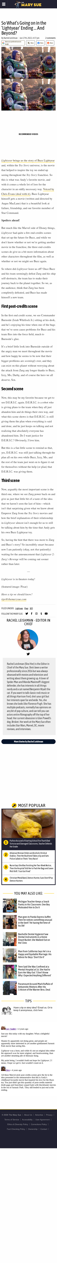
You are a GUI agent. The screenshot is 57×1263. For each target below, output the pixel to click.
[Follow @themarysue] (27, 615)
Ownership (32, 1129)
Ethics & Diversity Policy (17, 1124)
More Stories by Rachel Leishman (28, 741)
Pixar (26, 608)
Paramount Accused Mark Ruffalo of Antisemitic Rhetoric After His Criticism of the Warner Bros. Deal (35, 986)
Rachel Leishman (11, 38)
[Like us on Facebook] (31, 615)
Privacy (49, 1115)
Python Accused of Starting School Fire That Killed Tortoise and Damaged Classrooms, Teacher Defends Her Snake (31, 843)
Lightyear (19, 608)
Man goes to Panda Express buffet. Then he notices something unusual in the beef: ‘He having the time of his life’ (35, 921)
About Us (28, 1115)
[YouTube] (46, 615)
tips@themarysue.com (13, 599)
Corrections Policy (39, 1124)
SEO (31, 608)
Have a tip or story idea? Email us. (30, 1007)
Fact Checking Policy (16, 1129)
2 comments (50, 38)
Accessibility (27, 1119)
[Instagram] (36, 615)
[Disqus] (28, 1059)
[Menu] (4, 4)
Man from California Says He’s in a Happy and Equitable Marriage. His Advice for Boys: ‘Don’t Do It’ (34, 954)
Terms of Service (11, 1119)
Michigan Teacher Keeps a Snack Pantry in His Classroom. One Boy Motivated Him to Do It (34, 904)
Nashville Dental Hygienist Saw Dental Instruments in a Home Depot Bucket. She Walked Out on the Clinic (34, 938)
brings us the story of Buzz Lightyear (28, 160)
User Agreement (42, 1119)
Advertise (39, 1115)
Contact (43, 1129)
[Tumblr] (41, 615)
